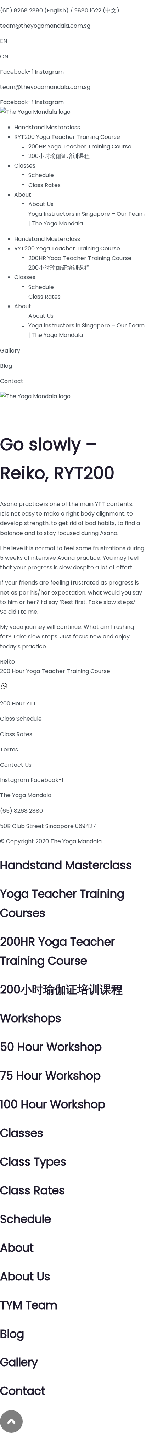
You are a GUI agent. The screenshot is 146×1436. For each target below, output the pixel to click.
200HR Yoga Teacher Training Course (79, 146)
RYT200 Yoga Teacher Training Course (67, 137)
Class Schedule (21, 719)
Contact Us (16, 765)
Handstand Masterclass (47, 127)
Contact (11, 381)
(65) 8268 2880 (21, 811)
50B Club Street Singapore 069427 (48, 826)
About (22, 195)
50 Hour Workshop (51, 1047)
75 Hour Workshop (50, 1075)
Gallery (10, 351)
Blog (6, 366)
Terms (9, 749)
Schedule (41, 175)
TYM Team (28, 1305)
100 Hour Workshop (52, 1104)
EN (3, 41)
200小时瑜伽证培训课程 (59, 156)
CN (4, 56)
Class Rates (44, 185)
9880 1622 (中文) (96, 10)
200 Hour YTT (18, 703)
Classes (24, 166)
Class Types (33, 1162)
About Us (41, 204)
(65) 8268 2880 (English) (34, 10)
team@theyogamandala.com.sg (45, 26)
